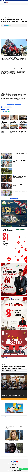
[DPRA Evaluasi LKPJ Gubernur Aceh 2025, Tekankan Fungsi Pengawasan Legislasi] (5, 117)
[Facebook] (4, 25)
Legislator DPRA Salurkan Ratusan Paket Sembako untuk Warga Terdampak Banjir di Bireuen (22, 131)
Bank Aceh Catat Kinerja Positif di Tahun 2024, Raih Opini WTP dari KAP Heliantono (13, 393)
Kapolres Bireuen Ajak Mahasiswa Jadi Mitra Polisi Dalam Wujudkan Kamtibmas (20, 192)
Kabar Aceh (5, 357)
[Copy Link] (10, 25)
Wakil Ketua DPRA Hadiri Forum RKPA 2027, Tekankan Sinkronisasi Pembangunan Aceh (23, 122)
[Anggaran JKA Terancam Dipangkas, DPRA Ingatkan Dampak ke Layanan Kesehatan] (14, 117)
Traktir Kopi (14, 104)
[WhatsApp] (8, 25)
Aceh (13, 175)
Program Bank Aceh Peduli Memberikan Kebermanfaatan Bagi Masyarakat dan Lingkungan (12, 396)
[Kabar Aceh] (5, 2)
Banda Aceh (3, 109)
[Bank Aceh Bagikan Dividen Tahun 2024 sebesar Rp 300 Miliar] (14, 382)
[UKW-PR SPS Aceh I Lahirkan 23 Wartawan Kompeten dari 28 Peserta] (6, 156)
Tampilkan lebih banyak (14, 198)
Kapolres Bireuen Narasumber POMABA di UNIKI (20, 161)
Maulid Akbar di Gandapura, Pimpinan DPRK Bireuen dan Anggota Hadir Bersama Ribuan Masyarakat (20, 184)
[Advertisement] (14, 11)
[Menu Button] (1, 2)
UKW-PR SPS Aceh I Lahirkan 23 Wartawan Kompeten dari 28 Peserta (20, 154)
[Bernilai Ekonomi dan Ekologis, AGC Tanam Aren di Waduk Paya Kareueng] (6, 171)
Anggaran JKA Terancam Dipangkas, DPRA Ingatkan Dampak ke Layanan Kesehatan (13, 122)
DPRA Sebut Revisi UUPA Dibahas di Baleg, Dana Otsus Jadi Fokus (5, 131)
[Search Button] (27, 2)
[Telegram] (7, 25)
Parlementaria (8, 109)
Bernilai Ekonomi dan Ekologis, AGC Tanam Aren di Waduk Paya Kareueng (20, 169)
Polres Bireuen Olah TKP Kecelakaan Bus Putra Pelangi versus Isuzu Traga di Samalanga (13, 364)
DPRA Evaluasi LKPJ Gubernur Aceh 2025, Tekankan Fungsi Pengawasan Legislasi (5, 122)
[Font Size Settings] (1, 25)
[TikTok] (14, 467)
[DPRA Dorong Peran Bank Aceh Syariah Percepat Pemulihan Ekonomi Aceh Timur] (14, 126)
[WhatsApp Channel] (17, 467)
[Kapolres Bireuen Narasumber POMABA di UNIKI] (6, 163)
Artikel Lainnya (14, 399)
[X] (5, 25)
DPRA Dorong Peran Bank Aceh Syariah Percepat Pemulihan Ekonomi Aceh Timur (13, 131)
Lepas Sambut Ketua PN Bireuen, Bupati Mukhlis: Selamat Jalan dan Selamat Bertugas (19, 177)
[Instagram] (10, 467)
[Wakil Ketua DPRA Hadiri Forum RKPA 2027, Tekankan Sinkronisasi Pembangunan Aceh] (23, 117)
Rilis (13, 190)
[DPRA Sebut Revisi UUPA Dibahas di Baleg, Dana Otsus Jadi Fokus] (5, 126)
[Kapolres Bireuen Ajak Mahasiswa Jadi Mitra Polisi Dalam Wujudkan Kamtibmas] (6, 193)
